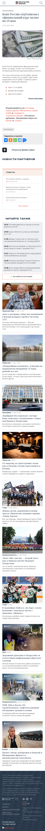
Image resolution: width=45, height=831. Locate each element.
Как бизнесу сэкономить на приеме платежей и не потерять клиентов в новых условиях (21, 420)
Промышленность (9, 555)
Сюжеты (10, 172)
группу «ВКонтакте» (21, 110)
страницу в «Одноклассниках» (15, 114)
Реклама (5, 807)
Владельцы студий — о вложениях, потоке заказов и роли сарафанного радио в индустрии (22, 468)
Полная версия (8, 822)
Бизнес (5, 749)
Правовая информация (11, 810)
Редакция (6, 804)
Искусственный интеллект (16, 199)
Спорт (4, 508)
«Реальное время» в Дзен (23, 150)
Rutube (9, 120)
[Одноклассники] (10, 140)
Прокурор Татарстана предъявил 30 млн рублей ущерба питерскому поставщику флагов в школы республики (22, 758)
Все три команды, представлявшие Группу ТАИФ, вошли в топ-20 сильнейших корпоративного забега (22, 516)
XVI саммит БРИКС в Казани (17, 180)
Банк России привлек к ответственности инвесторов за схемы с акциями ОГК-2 (22, 247)
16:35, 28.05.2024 (8, 25)
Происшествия (8, 311)
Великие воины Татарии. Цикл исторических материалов (18, 189)
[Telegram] (20, 140)
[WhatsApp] (15, 140)
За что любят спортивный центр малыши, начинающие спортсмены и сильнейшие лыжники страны (20, 564)
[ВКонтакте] (6, 140)
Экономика (8, 11)
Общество (6, 363)
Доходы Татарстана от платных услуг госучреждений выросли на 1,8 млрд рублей (22, 240)
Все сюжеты (23, 206)
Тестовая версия (9, 824)
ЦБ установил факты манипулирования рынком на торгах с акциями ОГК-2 (22, 269)
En (28, 804)
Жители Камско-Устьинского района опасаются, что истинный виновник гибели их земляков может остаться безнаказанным (21, 661)
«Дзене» (18, 120)
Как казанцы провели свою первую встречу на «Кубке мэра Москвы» (22, 612)
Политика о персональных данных (11, 813)
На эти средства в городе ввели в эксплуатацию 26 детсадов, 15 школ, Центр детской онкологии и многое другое (22, 372)
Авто (4, 652)
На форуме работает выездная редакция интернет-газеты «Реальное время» (20, 710)
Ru (24, 803)
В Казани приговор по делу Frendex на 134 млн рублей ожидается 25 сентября (22, 262)
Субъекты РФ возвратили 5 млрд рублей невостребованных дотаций (22, 254)
